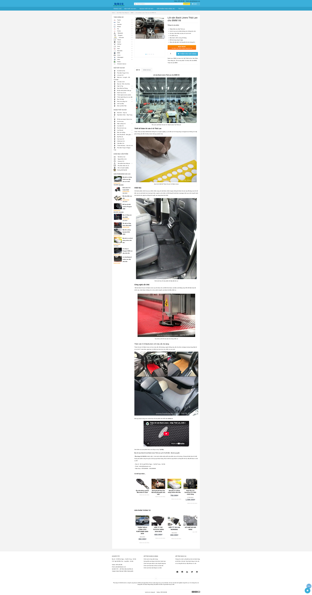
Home (113, 12)
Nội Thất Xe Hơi (130, 9)
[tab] (138, 70)
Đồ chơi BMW (193, 60)
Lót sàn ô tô (180, 58)
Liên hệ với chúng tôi (150, 592)
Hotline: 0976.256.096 (179, 1)
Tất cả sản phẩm (180, 60)
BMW (132, 12)
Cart (196, 4)
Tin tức (181, 9)
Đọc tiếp (195, 532)
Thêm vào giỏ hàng (188, 54)
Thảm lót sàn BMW (172, 62)
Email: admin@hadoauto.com (193, 1)
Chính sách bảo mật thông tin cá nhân (153, 567)
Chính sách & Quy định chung (151, 559)
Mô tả (138, 70)
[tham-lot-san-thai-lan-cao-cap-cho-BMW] (150, 38)
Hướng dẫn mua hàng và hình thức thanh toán (155, 561)
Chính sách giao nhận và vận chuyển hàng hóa (155, 563)
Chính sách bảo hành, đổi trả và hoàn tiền (153, 565)
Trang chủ (117, 9)
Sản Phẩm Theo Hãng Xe (166, 9)
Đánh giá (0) (147, 70)
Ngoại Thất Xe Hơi (146, 9)
